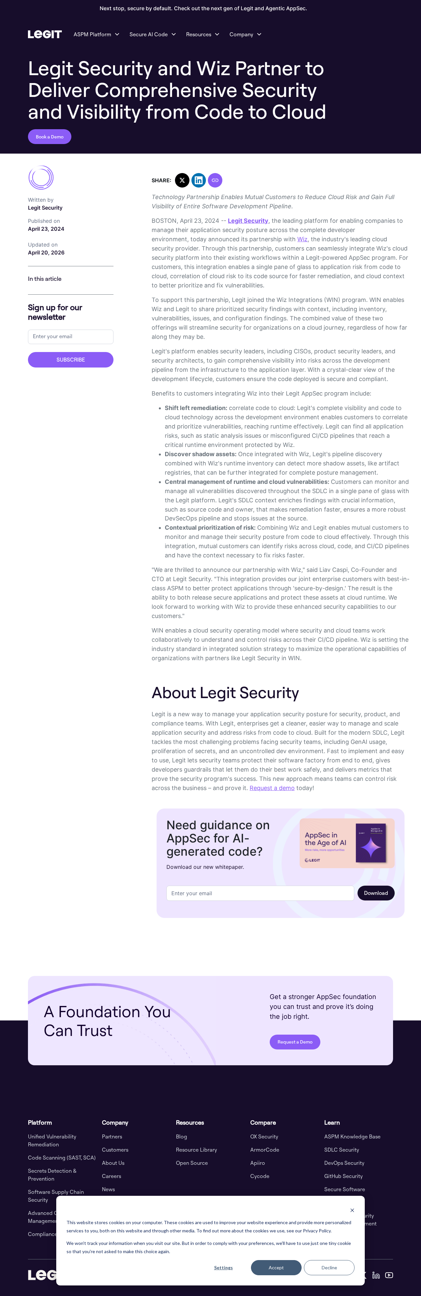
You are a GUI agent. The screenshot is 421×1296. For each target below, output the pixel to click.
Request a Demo (295, 1042)
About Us (113, 1163)
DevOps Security (344, 1163)
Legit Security (45, 203)
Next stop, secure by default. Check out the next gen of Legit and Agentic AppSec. (203, 8)
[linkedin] (376, 1275)
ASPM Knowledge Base (352, 1136)
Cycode (259, 1176)
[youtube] (389, 1275)
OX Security (264, 1136)
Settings (223, 1267)
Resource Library (196, 1149)
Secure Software (344, 1189)
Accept (276, 1267)
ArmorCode (264, 1149)
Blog (181, 1136)
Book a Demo (49, 136)
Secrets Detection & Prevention (52, 1174)
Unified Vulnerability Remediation (52, 1140)
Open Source (192, 1163)
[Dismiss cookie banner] (352, 1210)
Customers (115, 1149)
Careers (111, 1176)
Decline (329, 1267)
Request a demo (272, 787)
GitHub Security (343, 1176)
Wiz (302, 239)
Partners (112, 1136)
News (108, 1189)
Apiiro (257, 1163)
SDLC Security (341, 1149)
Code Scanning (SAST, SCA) (62, 1157)
